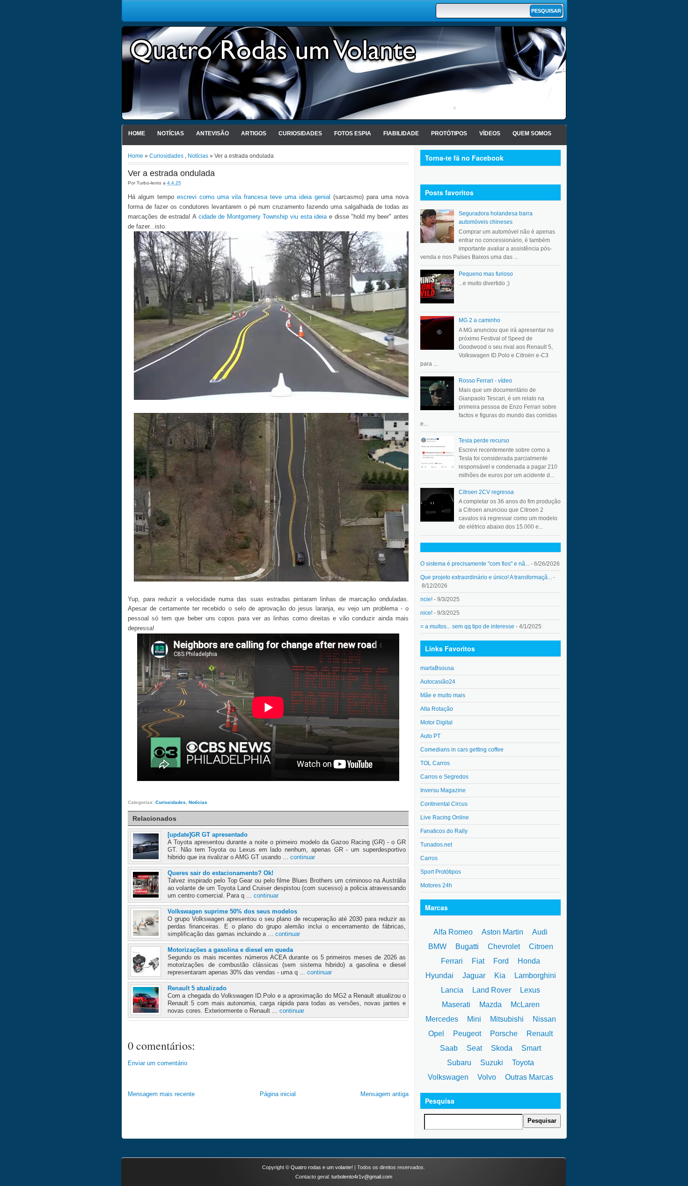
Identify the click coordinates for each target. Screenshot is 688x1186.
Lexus (530, 990)
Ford (501, 961)
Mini (474, 1019)
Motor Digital (436, 722)
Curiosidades (300, 133)
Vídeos (489, 133)
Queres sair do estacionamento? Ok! (220, 873)
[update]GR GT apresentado (208, 834)
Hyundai (439, 976)
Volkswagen (448, 1077)
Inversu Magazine (443, 790)
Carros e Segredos (444, 776)
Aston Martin (502, 932)
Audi (539, 932)
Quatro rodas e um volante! (322, 1167)
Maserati (456, 1005)
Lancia (452, 990)
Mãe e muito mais (442, 695)
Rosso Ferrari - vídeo (485, 380)
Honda (529, 961)
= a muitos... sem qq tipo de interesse (467, 626)
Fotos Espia (352, 133)
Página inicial (278, 1094)
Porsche (503, 1034)
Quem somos (531, 133)
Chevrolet (504, 946)
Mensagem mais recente (161, 1094)
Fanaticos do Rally (444, 831)
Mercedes (442, 1019)
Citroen (541, 946)
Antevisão (212, 133)
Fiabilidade (401, 133)
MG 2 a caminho (479, 320)
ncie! (426, 599)
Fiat (478, 961)
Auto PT (430, 736)
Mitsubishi (506, 1019)
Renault (539, 1034)
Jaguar (474, 976)
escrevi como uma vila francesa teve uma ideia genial (253, 196)
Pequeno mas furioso (486, 274)
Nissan (544, 1019)
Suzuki (491, 1063)
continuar (302, 857)
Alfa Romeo (453, 932)
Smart (531, 1048)
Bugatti (467, 946)
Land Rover (491, 990)
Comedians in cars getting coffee (462, 749)
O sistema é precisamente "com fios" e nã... (474, 563)
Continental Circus (444, 804)
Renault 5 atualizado (197, 988)
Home (136, 133)
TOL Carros (435, 763)
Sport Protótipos (440, 872)
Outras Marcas (529, 1077)
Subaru (459, 1063)
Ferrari (452, 961)
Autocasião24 (437, 681)
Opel (436, 1034)
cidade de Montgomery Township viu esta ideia (262, 216)
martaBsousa (437, 668)
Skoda (501, 1048)
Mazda (490, 1005)
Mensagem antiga (384, 1094)
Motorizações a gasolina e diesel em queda (230, 949)
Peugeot (467, 1034)
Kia (499, 976)
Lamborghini (535, 976)
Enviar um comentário (157, 1063)
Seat (474, 1048)
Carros (429, 858)
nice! (426, 613)
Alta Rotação (436, 709)
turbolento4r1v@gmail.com (361, 1176)
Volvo (487, 1077)
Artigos (253, 133)
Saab (448, 1048)
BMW (437, 946)
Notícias (170, 133)
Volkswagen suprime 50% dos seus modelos (232, 911)
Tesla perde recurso (484, 440)
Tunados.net (436, 844)
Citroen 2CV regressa (486, 492)
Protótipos (449, 133)
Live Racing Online (444, 817)
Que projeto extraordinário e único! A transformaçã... (486, 577)
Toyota (523, 1063)
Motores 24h (436, 885)
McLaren (525, 1005)
